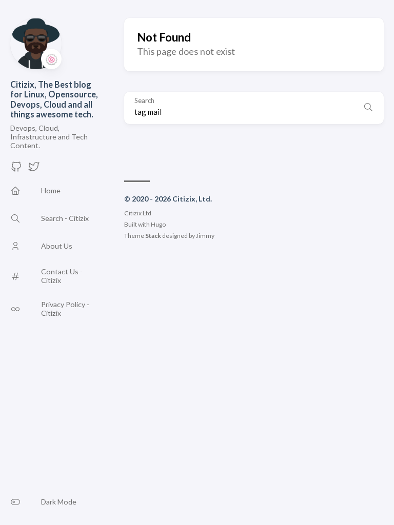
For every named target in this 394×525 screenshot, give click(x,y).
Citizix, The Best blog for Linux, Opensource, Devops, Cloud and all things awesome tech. (54, 99)
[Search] (368, 108)
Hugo (158, 224)
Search (144, 101)
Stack (153, 235)
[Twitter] (34, 169)
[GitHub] (16, 169)
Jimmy (205, 235)
